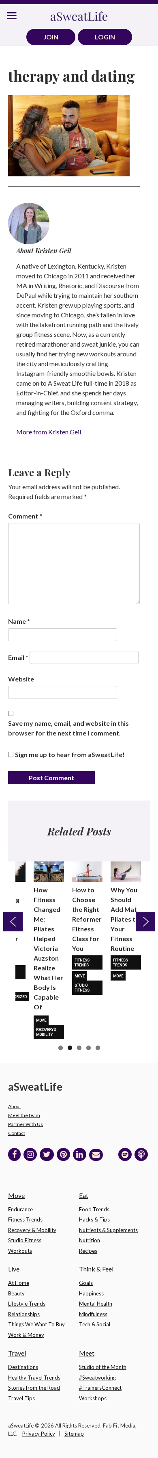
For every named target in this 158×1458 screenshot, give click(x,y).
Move (41, 1020)
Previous (13, 921)
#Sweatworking (97, 1377)
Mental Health (95, 1303)
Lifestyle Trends (26, 1303)
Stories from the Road (34, 1387)
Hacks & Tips (94, 1219)
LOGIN (105, 37)
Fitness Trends (82, 962)
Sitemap (74, 1433)
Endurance (20, 1209)
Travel (17, 1353)
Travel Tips (21, 1398)
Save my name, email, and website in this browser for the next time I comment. (68, 728)
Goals (86, 1283)
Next (145, 921)
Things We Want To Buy (36, 1324)
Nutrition (89, 1240)
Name (19, 621)
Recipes (88, 1251)
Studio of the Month (102, 1367)
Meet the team (24, 1115)
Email (18, 657)
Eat (83, 1195)
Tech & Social (94, 1324)
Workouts (20, 1251)
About (14, 1106)
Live (13, 1269)
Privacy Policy (38, 1433)
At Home (18, 1283)
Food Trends (94, 1209)
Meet (86, 1353)
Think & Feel (96, 1269)
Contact (16, 1133)
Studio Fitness (82, 987)
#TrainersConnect (100, 1387)
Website (21, 679)
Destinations (23, 1367)
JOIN (50, 37)
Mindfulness (93, 1314)
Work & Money (26, 1335)
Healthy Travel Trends (34, 1377)
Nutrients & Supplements (108, 1230)
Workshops (93, 1398)
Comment (25, 516)
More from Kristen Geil (48, 432)
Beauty (16, 1293)
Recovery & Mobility (46, 1032)
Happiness (91, 1293)
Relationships (24, 1314)
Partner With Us (25, 1124)
